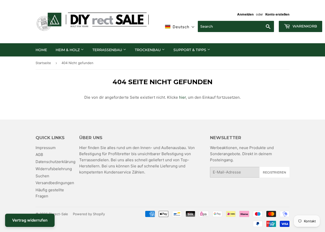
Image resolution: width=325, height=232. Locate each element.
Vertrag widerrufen (29, 220)
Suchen (42, 175)
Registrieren (274, 172)
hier (182, 97)
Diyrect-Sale (58, 214)
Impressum (46, 147)
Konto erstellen (277, 14)
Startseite (43, 63)
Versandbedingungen (55, 182)
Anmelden (245, 14)
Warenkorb (304, 26)
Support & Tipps (190, 50)
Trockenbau (148, 50)
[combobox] (236, 26)
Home (41, 50)
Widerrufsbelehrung (54, 168)
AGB (39, 154)
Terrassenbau (107, 50)
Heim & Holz (68, 50)
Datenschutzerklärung (55, 161)
